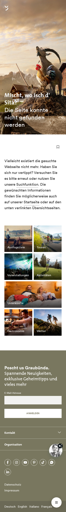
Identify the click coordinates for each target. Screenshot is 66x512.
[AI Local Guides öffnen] (55, 450)
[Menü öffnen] (56, 502)
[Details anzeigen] (60, 446)
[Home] (6, 10)
